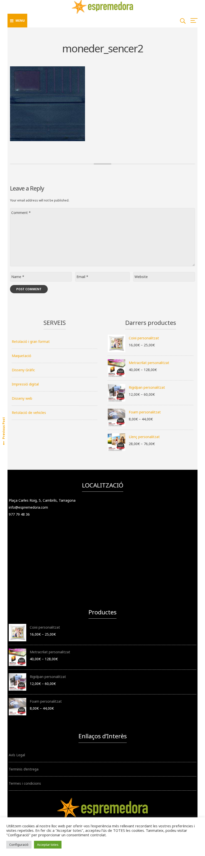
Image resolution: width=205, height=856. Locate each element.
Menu (20, 20)
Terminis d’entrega (23, 769)
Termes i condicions (25, 783)
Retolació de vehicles (29, 412)
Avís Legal (17, 755)
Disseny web (22, 398)
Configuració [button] (18, 844)
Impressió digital (25, 384)
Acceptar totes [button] (47, 844)
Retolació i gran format (31, 341)
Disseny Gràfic (23, 370)
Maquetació (21, 355)
